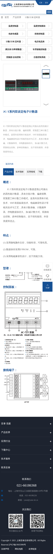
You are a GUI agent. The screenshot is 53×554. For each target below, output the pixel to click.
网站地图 (19, 549)
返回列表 (9, 164)
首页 (7, 17)
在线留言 (47, 270)
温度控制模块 (40, 26)
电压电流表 (40, 42)
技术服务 (5, 458)
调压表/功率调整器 (13, 49)
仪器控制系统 (40, 57)
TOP (47, 288)
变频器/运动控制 (13, 57)
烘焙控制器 (40, 34)
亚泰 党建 (6, 423)
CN (40, 3)
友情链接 (32, 549)
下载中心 (5, 450)
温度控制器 (13, 26)
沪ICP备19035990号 (17, 545)
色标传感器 (13, 34)
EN (46, 3)
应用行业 (5, 441)
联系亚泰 (5, 467)
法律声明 (5, 549)
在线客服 (47, 279)
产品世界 (17, 17)
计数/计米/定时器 (13, 42)
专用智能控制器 (39, 49)
